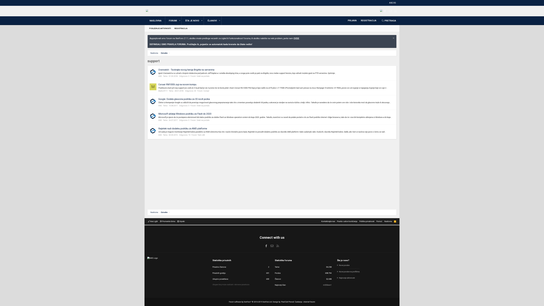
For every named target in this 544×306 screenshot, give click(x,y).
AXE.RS (392, 3)
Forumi (173, 20)
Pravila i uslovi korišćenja (347, 221)
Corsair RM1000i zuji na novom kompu (177, 84)
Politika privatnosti (366, 221)
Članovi (212, 20)
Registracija (180, 28)
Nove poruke (344, 265)
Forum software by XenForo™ (250, 302)
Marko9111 (163, 91)
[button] (179, 20)
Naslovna (156, 20)
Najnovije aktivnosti (347, 278)
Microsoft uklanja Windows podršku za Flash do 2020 (184, 113)
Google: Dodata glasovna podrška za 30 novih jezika (184, 99)
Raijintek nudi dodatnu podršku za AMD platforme (182, 128)
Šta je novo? (343, 260)
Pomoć (379, 221)
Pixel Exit (284, 302)
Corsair (206, 91)
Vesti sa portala (203, 76)
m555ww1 (327, 285)
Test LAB (201, 135)
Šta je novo (192, 20)
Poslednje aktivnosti (160, 28)
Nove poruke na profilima (349, 272)
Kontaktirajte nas (328, 221)
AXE (160, 76)
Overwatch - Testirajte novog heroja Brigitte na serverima (186, 69)
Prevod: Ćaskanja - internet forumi (302, 302)
